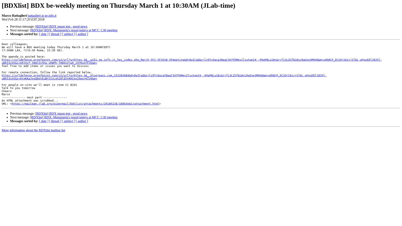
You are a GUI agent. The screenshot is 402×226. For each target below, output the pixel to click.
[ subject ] (68, 34)
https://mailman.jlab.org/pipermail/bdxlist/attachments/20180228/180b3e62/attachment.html (85, 103)
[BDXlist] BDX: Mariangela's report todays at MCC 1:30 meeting (73, 30)
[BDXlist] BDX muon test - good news (61, 26)
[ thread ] (55, 34)
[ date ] (43, 34)
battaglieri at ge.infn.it (42, 15)
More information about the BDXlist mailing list (33, 130)
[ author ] (82, 34)
